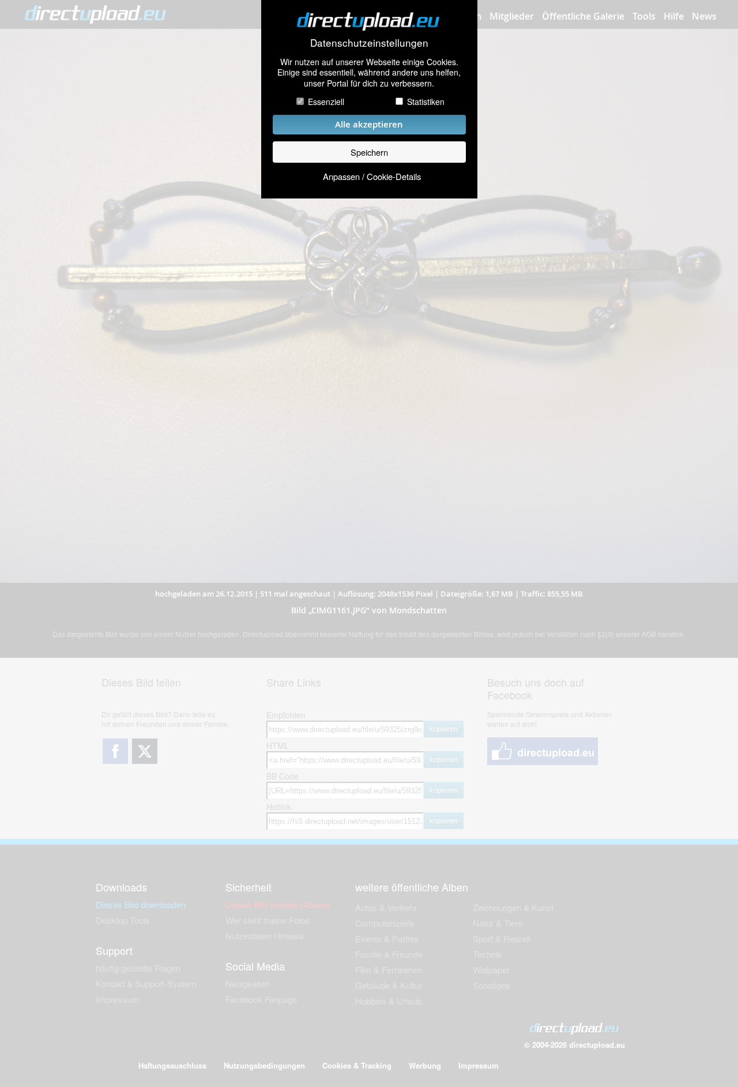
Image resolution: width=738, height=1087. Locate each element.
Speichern (369, 152)
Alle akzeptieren (369, 124)
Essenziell (326, 101)
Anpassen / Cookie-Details (372, 176)
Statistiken (426, 101)
